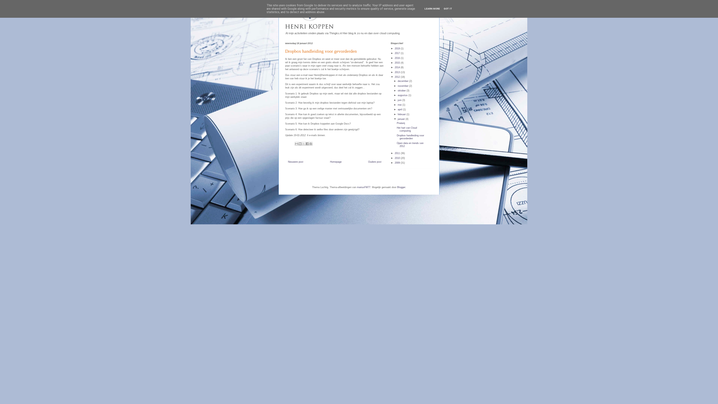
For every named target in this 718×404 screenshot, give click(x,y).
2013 (398, 72)
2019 (398, 48)
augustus (403, 95)
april (400, 109)
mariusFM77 (363, 187)
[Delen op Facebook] (307, 144)
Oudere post (374, 161)
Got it (448, 8)
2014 (398, 67)
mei (400, 104)
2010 (398, 158)
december (403, 81)
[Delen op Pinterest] (311, 144)
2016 (398, 58)
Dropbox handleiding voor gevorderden (410, 137)
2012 (398, 77)
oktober (402, 90)
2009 (398, 162)
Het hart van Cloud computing (407, 129)
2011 (398, 153)
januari (402, 119)
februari (402, 114)
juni (400, 100)
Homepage (336, 161)
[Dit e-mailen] (296, 144)
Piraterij (401, 123)
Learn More (432, 8)
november (403, 86)
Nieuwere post (295, 161)
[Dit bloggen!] (300, 144)
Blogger (401, 187)
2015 (398, 62)
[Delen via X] (304, 144)
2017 (398, 53)
